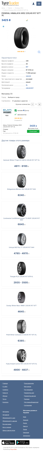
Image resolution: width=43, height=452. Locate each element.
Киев (24, 417)
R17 (27, 67)
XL (27, 85)
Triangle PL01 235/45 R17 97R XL (21, 276)
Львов (25, 429)
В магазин (33, 131)
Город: (4, 97)
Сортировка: (6, 101)
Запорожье (26, 435)
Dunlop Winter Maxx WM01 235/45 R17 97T (21, 305)
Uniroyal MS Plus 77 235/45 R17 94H (21, 247)
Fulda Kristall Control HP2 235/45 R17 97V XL (21, 364)
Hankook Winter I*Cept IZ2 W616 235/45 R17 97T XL (21, 160)
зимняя (28, 76)
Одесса (25, 426)
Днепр (25, 423)
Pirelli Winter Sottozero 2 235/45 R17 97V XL (21, 335)
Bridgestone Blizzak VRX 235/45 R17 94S (21, 189)
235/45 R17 (30, 88)
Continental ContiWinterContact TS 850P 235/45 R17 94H (21, 219)
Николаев (26, 432)
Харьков (25, 420)
